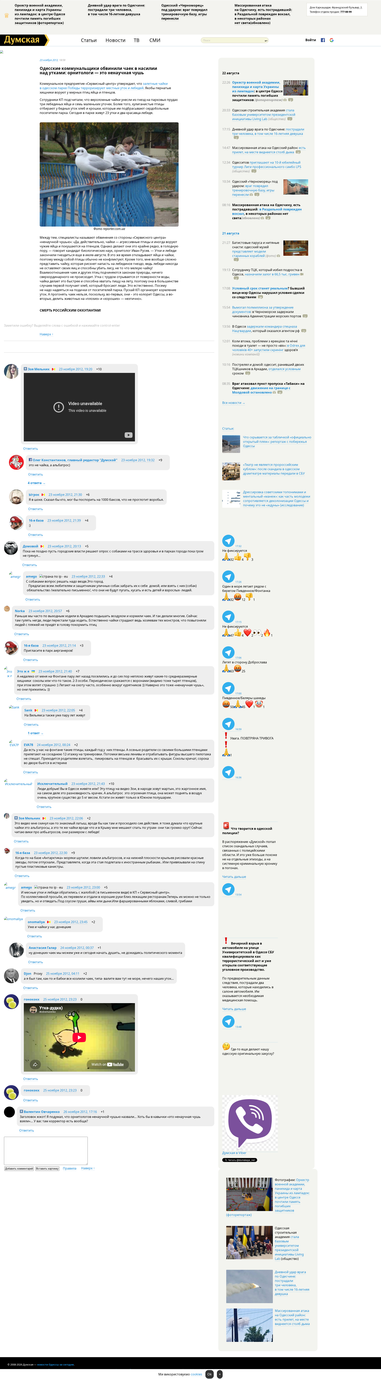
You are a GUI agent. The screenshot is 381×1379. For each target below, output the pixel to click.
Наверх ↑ (46, 334)
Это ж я (23, 671)
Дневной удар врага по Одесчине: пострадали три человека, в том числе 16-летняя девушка (116, 9)
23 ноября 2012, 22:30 (50, 853)
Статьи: (228, 428)
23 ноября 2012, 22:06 (66, 818)
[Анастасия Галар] (16, 956)
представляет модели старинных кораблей (249, 253)
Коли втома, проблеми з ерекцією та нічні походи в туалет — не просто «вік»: (264, 343)
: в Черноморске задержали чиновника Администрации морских (266, 314)
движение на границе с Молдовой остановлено (261, 390)
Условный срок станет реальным (260, 288)
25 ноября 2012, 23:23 (60, 999)
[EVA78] (14, 745)
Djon (27, 973)
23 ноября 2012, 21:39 (64, 520)
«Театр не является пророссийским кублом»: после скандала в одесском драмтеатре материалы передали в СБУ (274, 469)
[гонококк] (11, 1008)
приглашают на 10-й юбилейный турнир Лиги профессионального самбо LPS (266, 164)
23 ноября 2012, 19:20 (75, 369)
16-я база (36, 520)
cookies (196, 1374)
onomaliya (36, 922)
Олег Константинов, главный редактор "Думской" (74, 460)
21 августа (230, 233)
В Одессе (239, 326)
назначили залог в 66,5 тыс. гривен (272, 274)
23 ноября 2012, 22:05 (58, 710)
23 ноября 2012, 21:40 (55, 671)
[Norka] (7, 610)
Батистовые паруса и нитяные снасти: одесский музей (255, 244)
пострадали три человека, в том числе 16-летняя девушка (268, 131)
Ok (209, 1374)
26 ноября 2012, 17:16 (80, 1112)
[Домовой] (11, 554)
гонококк (31, 999)
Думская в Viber (234, 1153)
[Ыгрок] (16, 503)
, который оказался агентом (275, 331)
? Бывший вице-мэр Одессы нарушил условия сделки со (268, 292)
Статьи (89, 40)
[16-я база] (16, 529)
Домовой (30, 546)
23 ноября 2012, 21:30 (65, 494)
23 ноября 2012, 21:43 (88, 784)
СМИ (154, 40)
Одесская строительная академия (259, 110)
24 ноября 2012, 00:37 (77, 948)
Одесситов (241, 162)
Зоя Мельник (38, 369)
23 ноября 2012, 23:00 (83, 887)
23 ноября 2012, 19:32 (138, 460)
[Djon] (11, 982)
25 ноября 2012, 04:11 (62, 973)
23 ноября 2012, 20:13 (64, 546)
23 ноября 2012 (49, 60)
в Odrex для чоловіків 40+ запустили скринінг (268, 347)
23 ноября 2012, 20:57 (45, 611)
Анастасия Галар (43, 948)
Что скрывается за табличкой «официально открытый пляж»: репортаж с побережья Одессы (277, 441)
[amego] (15, 576)
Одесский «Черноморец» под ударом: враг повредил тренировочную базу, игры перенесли (184, 12)
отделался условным (284, 369)
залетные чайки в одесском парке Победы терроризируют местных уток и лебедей (104, 85)
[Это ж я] (8, 676)
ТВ (137, 40)
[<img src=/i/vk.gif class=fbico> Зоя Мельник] (11, 377)
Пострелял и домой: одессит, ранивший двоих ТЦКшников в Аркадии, (268, 366)
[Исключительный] (18, 784)
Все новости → (233, 402)
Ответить (30, 448)
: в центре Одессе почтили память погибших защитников (257, 95)
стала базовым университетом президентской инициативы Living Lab (263, 114)
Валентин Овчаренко (41, 1112)
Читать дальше (234, 876)
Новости (115, 40)
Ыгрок (34, 494)
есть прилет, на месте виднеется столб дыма (269, 150)
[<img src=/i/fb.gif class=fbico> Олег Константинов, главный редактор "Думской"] (16, 468)
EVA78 (28, 745)
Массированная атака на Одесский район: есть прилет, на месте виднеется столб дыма (292, 1317)
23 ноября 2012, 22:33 (88, 576)
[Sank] (14, 707)
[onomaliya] (13, 919)
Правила (69, 1168)
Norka (20, 611)
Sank (28, 710)
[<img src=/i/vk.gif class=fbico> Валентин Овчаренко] (9, 1116)
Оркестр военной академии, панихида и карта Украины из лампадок (256, 86)
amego (31, 576)
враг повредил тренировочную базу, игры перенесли (253, 190)
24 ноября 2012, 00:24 (53, 745)
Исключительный (52, 784)
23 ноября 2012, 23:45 (71, 922)
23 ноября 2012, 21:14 (59, 645)
